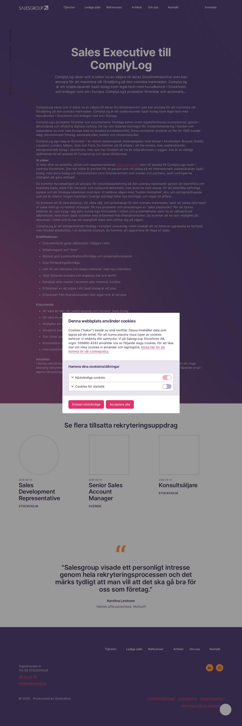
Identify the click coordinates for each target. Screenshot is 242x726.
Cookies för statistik (89, 386)
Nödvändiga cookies (89, 377)
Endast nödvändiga (86, 404)
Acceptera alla (120, 404)
